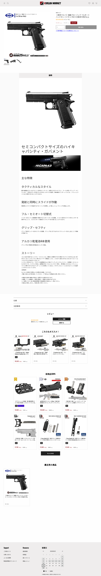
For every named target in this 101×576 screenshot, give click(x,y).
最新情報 (25, 551)
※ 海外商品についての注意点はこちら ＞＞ (67, 31)
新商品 (24, 554)
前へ (3, 34)
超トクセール (26, 558)
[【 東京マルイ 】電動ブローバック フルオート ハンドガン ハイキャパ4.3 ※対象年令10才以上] (16, 481)
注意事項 (17, 306)
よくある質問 (7, 558)
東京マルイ (58, 12)
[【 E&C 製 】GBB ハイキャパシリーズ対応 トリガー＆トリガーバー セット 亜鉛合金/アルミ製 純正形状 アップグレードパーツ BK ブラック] (25, 426)
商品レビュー (26, 561)
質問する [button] (61, 323)
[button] (7, 3)
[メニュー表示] (4, 3)
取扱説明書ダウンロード (10, 561)
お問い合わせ (7, 554)
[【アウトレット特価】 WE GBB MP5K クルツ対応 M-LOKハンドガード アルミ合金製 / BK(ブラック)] (25, 389)
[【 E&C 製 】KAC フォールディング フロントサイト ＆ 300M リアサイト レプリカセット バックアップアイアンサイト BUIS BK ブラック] (76, 389)
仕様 (15, 300)
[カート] (96, 3)
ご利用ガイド (7, 551)
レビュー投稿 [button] (61, 319)
